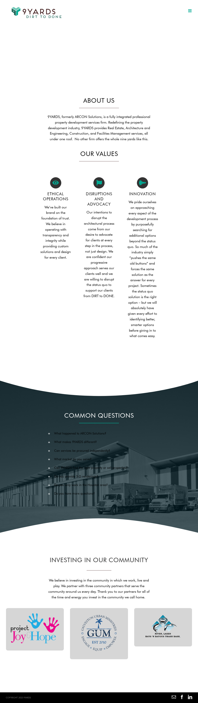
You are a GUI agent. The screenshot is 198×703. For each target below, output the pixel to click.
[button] (99, 433)
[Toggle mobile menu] (190, 11)
